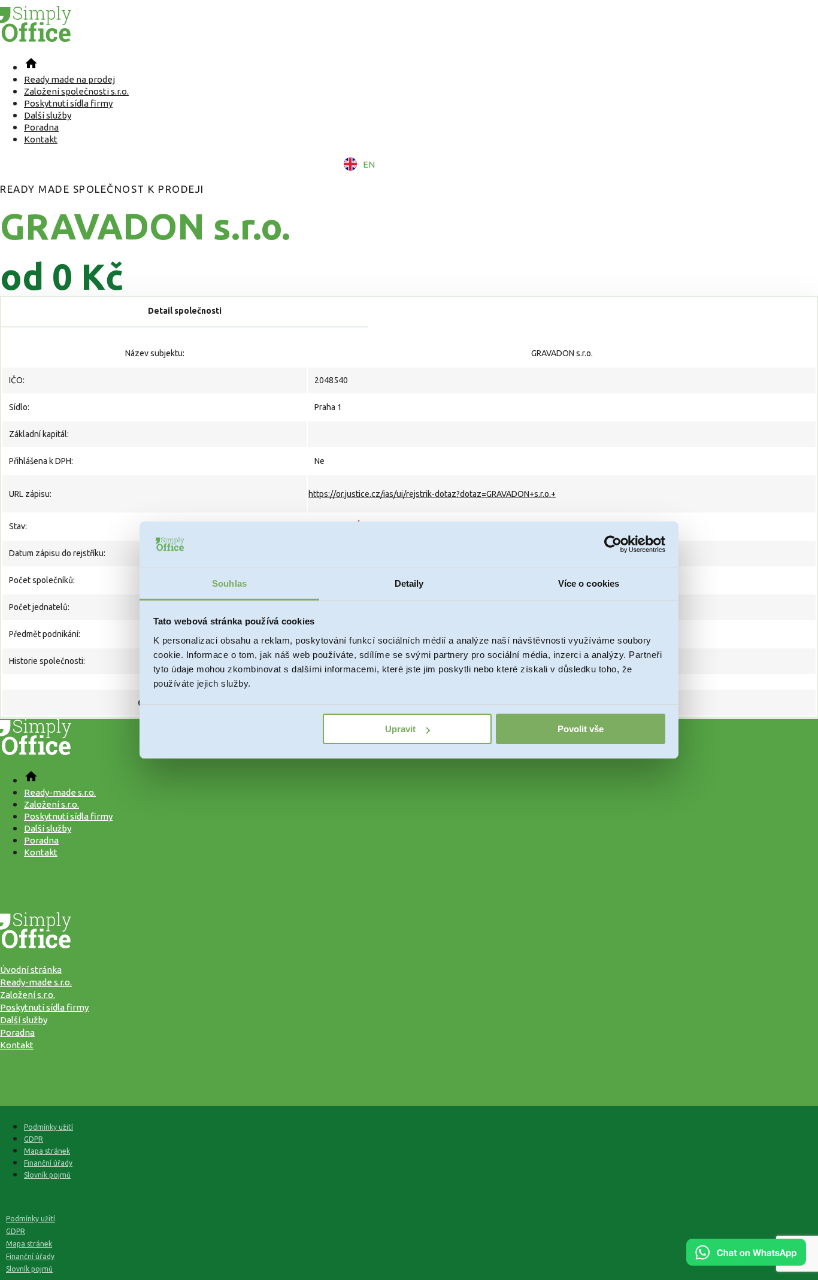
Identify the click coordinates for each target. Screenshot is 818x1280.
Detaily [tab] (409, 583)
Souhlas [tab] (229, 583)
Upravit (400, 729)
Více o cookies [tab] (588, 583)
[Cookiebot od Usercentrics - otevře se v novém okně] (613, 545)
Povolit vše (581, 729)
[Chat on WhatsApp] (746, 1261)
